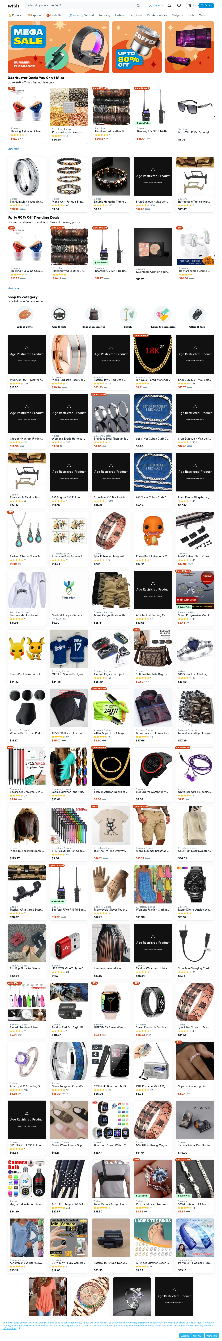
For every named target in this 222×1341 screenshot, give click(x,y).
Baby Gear (135, 15)
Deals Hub (56, 15)
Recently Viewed (83, 15)
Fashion (120, 15)
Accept (185, 1335)
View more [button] (14, 148)
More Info (212, 1335)
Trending (104, 15)
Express (36, 15)
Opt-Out (197, 1335)
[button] (156, 5)
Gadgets (177, 15)
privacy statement (139, 1322)
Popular (17, 15)
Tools (190, 15)
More (202, 15)
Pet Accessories (157, 15)
